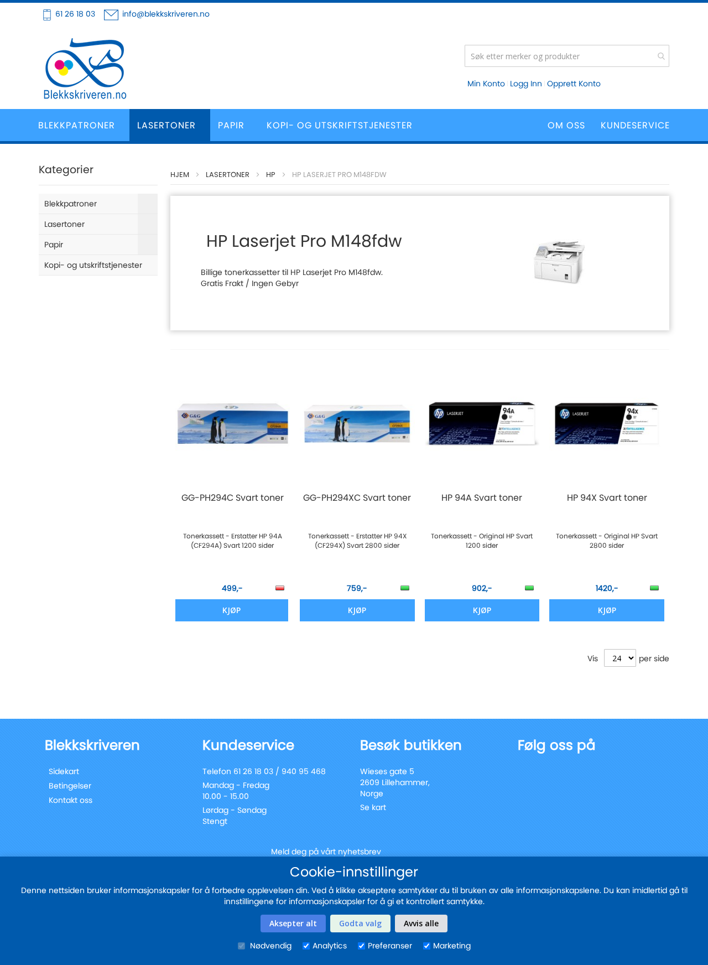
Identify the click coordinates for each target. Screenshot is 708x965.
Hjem (179, 174)
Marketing (452, 945)
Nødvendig (269, 945)
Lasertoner (227, 174)
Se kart (373, 807)
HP (270, 174)
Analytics (330, 945)
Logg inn (526, 83)
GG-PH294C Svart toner (232, 498)
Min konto (486, 83)
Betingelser (70, 785)
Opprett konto (574, 83)
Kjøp (231, 610)
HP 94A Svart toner (481, 498)
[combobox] (567, 56)
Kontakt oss (70, 800)
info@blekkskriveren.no (166, 13)
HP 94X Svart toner (607, 498)
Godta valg (360, 923)
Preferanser (390, 945)
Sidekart (64, 771)
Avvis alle (421, 923)
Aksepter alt (293, 923)
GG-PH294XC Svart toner (357, 498)
